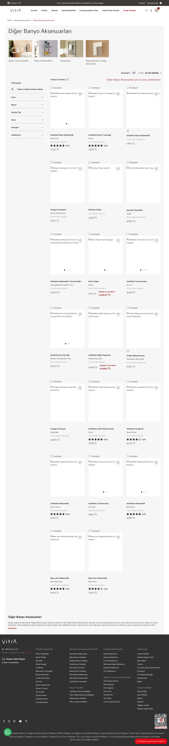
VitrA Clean (107, 698)
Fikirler (44, 10)
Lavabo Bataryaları (43, 677)
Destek (142, 2)
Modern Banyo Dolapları (79, 660)
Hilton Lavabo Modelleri (78, 701)
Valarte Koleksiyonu (110, 657)
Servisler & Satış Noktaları (10, 662)
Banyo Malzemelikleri (43, 60)
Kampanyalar (142, 677)
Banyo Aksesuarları (22, 20)
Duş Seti (39, 681)
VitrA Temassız (108, 684)
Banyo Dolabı (41, 657)
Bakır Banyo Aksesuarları (79, 677)
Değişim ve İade (143, 705)
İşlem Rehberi (142, 694)
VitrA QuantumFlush (111, 680)
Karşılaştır (57, 87)
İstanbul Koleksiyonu (111, 667)
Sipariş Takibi (142, 691)
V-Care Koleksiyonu (110, 660)
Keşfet (139, 681)
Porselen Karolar (42, 698)
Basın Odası (141, 660)
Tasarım (140, 664)
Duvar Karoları (41, 695)
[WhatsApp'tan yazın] (8, 732)
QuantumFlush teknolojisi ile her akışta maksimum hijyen (80, 2)
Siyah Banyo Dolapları (78, 664)
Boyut (13, 104)
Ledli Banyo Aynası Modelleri (80, 691)
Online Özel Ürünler (111, 10)
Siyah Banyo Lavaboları (78, 681)
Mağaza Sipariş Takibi (145, 708)
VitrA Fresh (107, 691)
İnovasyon (141, 671)
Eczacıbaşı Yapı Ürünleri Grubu (148, 667)
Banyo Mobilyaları (42, 653)
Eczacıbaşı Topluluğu (145, 674)
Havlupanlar (65, 60)
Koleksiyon (16, 134)
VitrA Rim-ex (108, 694)
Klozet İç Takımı (42, 688)
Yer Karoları (40, 691)
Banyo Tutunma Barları (18, 60)
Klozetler (39, 660)
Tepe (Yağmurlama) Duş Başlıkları (82, 694)
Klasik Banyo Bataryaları (78, 674)
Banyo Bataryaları (42, 674)
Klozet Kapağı (41, 664)
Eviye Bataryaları (42, 702)
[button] (66, 123)
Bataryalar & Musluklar (44, 671)
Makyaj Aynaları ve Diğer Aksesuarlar (96, 62)
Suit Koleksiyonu (109, 671)
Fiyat (13, 97)
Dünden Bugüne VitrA (145, 657)
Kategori (15, 127)
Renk (13, 119)
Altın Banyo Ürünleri (77, 667)
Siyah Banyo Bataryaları (78, 653)
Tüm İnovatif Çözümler (111, 701)
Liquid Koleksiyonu (110, 653)
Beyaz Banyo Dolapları (78, 657)
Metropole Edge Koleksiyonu (114, 664)
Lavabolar (39, 667)
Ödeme (140, 698)
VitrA (9, 20)
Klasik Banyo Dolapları (78, 671)
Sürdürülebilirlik (69, 10)
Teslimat (140, 701)
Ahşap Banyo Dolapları (78, 698)
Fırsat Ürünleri (129, 10)
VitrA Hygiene (108, 687)
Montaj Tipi (16, 112)
